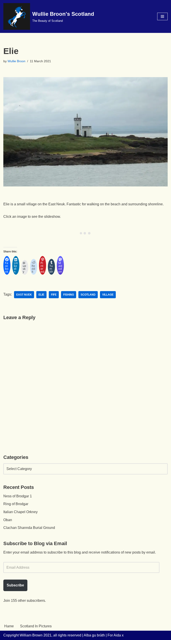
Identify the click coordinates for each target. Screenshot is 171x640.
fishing (68, 294)
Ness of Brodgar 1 (17, 496)
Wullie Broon (16, 61)
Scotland (88, 294)
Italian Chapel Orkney (20, 512)
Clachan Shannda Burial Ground (29, 528)
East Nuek (24, 294)
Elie (41, 294)
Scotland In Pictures (36, 626)
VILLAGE (108, 294)
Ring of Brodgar (15, 504)
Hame (9, 626)
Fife (54, 294)
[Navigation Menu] (162, 16)
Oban (7, 520)
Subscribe (15, 585)
